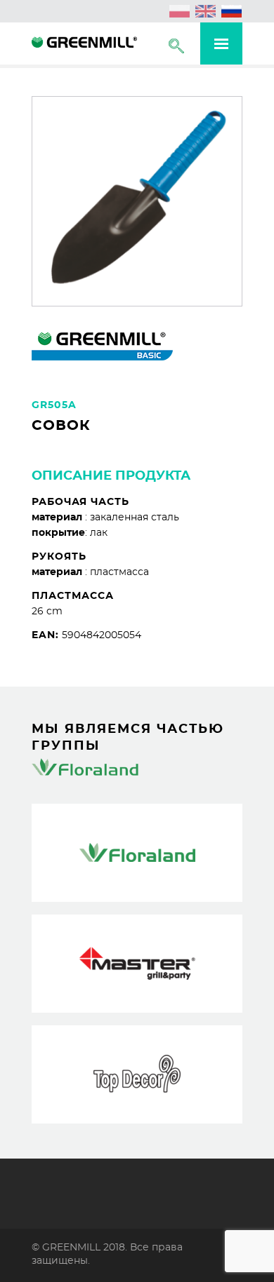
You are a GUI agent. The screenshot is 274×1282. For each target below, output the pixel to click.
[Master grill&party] (137, 964)
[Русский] (231, 11)
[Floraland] (137, 853)
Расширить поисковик (176, 46)
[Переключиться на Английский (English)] (205, 11)
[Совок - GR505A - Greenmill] (84, 44)
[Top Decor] (137, 1074)
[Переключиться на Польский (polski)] (179, 11)
